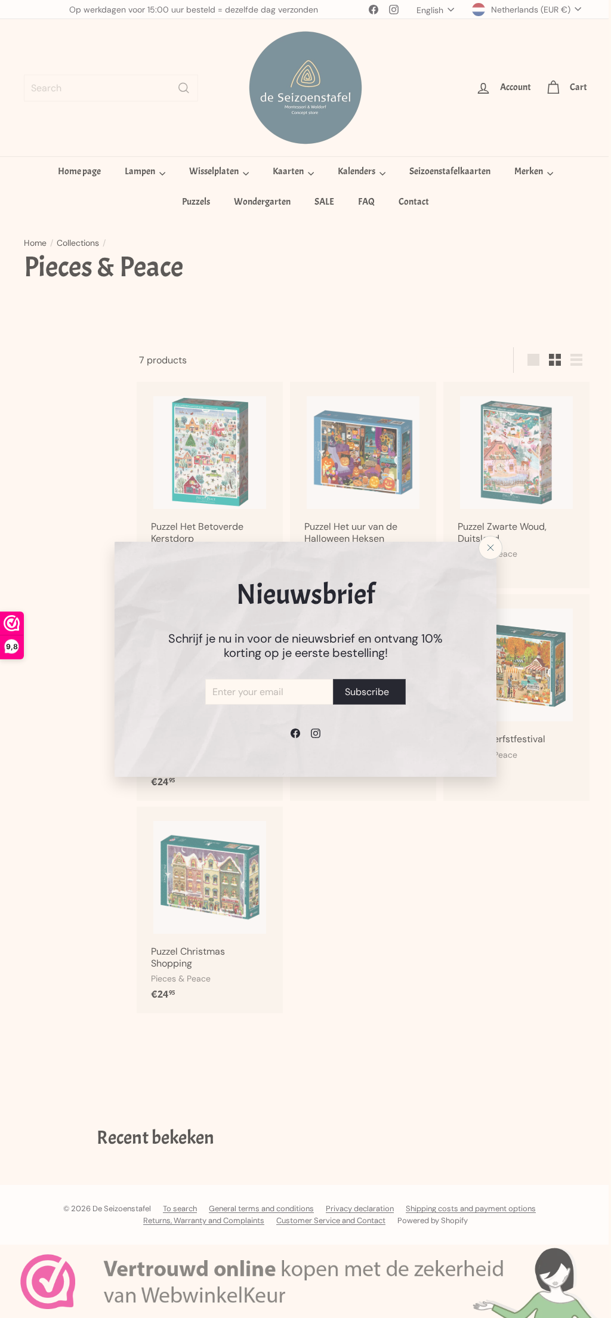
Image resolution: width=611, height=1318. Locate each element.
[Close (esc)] (486, 548)
